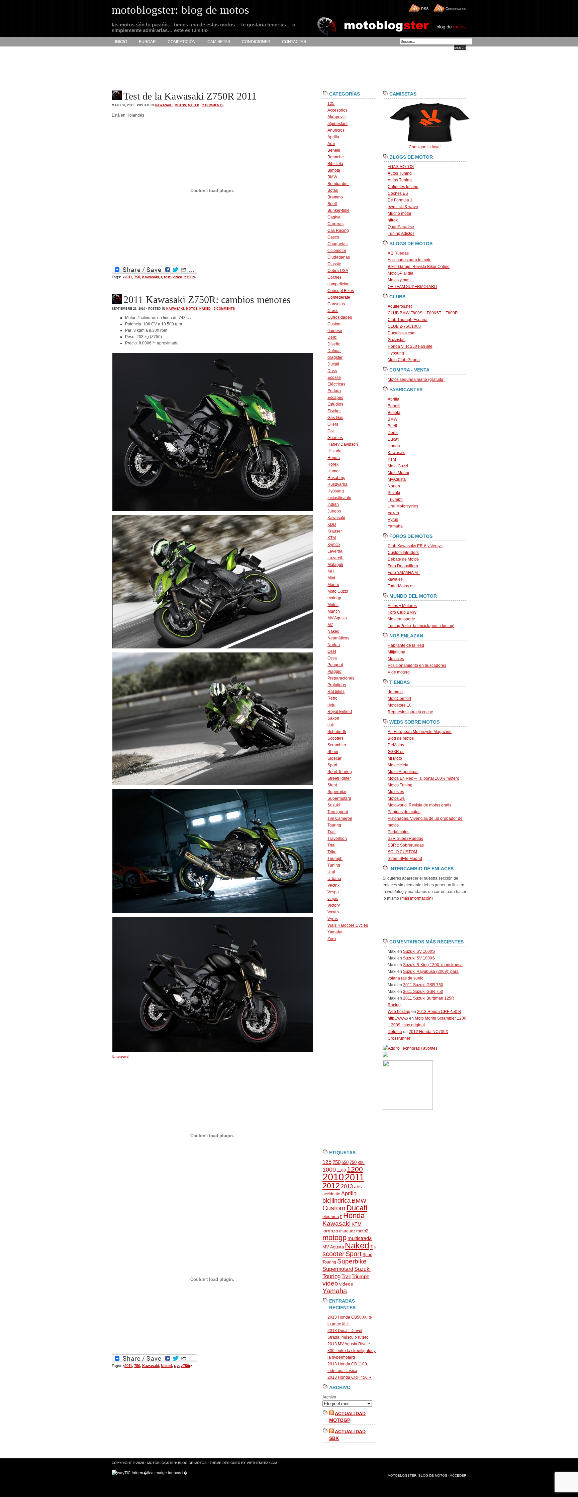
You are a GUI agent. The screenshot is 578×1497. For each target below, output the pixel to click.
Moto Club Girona (404, 359)
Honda (333, 457)
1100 (341, 1170)
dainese (334, 330)
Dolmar (334, 350)
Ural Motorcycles (403, 506)
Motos (180, 105)
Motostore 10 (399, 705)
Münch (333, 611)
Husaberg (336, 477)
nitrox (393, 220)
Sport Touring (339, 771)
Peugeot (335, 664)
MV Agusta (337, 618)
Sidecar (334, 758)
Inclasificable (339, 497)
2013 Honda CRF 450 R (349, 1377)
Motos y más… (401, 280)
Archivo (329, 1397)
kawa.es (395, 579)
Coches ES (398, 193)
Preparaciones (340, 678)
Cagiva (334, 217)
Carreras (335, 223)
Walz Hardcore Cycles (347, 925)
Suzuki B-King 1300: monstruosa (433, 964)
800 (361, 1162)
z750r (189, 277)
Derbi (332, 337)
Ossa (332, 658)
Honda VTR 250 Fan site (410, 346)
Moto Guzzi (337, 591)
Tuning (333, 865)
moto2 (362, 1230)
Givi (330, 431)
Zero (331, 938)
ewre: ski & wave (403, 206)
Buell (332, 203)
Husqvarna (337, 484)
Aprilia (333, 137)
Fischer (334, 411)
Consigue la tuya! (425, 147)
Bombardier (338, 183)
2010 (333, 1176)
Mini (331, 578)
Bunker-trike (338, 210)
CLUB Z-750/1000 (404, 326)
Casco (333, 237)
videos (346, 1284)
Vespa (333, 892)
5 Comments (224, 308)
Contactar (294, 41)
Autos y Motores (402, 605)
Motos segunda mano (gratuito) (416, 379)
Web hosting (399, 1011)
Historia (334, 451)
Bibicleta (335, 163)
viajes (332, 898)
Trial (331, 845)
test (167, 277)
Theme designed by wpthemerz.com (243, 1463)
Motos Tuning (400, 785)
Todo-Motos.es (401, 586)
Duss (332, 370)
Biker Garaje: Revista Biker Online (419, 266)
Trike (331, 852)
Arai (331, 143)
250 (336, 1162)
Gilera (333, 424)
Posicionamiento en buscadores (417, 665)
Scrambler (336, 745)
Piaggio (334, 671)
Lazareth (335, 558)
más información (416, 898)
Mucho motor (399, 213)
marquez (347, 1231)
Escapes (335, 397)
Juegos (334, 511)
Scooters (335, 738)
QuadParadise (401, 226)
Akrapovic (336, 117)
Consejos (336, 304)
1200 (355, 1169)
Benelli (333, 150)
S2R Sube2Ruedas (405, 838)
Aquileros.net (400, 306)
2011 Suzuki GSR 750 (423, 985)
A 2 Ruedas (398, 253)
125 (330, 103)
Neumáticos (338, 638)
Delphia (395, 1031)
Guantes (335, 437)
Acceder (458, 1475)
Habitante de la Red (406, 645)
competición (338, 284)
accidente (331, 1194)
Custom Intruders (403, 552)
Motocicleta (398, 765)
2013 (347, 1186)
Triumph (335, 858)
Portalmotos (398, 832)
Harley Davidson (342, 444)
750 (137, 277)
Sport (332, 765)
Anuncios (336, 130)
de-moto (395, 692)
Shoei (332, 751)
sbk (330, 725)
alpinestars (337, 123)
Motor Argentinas (403, 771)
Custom (334, 324)
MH (330, 571)
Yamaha (335, 932)
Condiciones (256, 41)
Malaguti (335, 564)
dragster (335, 357)
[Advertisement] (233, 69)
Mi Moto (395, 758)
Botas (332, 190)
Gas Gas (335, 417)
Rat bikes (336, 691)
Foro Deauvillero (403, 566)
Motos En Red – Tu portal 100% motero (423, 778)
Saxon (333, 718)
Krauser (334, 531)
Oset (331, 651)
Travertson (337, 838)
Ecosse (334, 377)
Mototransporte (401, 619)
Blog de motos (401, 738)
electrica (330, 1216)
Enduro (334, 391)
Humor (333, 471)
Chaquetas (337, 244)
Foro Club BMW (402, 612)
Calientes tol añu (403, 186)
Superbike (336, 791)
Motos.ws (396, 798)
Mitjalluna (396, 652)
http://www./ (398, 1018)
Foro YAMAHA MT (404, 572)
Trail (331, 832)
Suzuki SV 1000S (419, 951)
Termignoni (337, 811)
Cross (332, 310)
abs (358, 1186)
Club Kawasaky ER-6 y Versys (415, 546)
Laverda (335, 551)
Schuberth (336, 731)
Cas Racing (338, 230)
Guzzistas (396, 339)
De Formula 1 (400, 200)
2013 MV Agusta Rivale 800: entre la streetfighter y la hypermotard (351, 1351)
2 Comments (212, 105)
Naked (193, 105)
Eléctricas (336, 384)
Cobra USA (337, 270)
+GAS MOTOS (401, 166)
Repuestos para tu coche (410, 712)
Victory (333, 905)
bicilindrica (336, 1200)
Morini (333, 584)
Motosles (396, 658)
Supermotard (339, 798)
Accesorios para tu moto (409, 260)
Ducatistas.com (401, 333)
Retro (332, 698)
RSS (424, 9)
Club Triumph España (407, 319)
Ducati (333, 364)
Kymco (333, 544)
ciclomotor (336, 250)
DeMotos (396, 745)
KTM (331, 538)
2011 (128, 277)
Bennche (335, 157)
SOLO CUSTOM (402, 852)
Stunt (332, 785)
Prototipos (336, 685)
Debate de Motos (403, 559)
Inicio (121, 41)
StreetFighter (339, 778)
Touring (334, 825)
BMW (332, 177)
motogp (334, 598)
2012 (331, 1185)
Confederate (338, 297)
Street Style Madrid (405, 858)
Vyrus (332, 918)
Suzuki (333, 805)
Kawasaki (164, 105)
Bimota (333, 170)
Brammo (335, 197)
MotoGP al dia (400, 273)
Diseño (334, 344)
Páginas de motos (404, 811)
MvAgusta (397, 479)
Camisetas (218, 41)
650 (345, 1162)
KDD (331, 524)
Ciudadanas (338, 257)
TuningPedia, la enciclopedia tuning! (421, 625)
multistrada (360, 1238)
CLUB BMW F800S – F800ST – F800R (423, 313)
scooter (333, 1253)
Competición (182, 41)
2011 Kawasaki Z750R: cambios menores (207, 299)
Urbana (334, 878)
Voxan (333, 912)
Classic (334, 264)
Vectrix (333, 885)
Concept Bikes (340, 290)
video (177, 277)
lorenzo (330, 1230)
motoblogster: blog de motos (177, 1463)
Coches (334, 277)
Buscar (147, 41)
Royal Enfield (339, 711)
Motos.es (396, 791)
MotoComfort (399, 698)
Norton (333, 644)
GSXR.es (396, 751)
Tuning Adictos (401, 233)
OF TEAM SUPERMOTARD (412, 286)
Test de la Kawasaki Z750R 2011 (190, 96)
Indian (333, 504)
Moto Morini (398, 472)
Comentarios (456, 9)
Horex (333, 464)
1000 (329, 1169)
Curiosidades (339, 317)
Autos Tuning (400, 173)
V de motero (399, 672)
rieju (331, 705)
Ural (331, 872)
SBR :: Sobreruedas (406, 845)
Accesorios (337, 110)
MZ (330, 624)
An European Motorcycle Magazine (420, 731)
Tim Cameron (339, 818)
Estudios (335, 404)
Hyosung (335, 491)
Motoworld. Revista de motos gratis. (420, 805)
